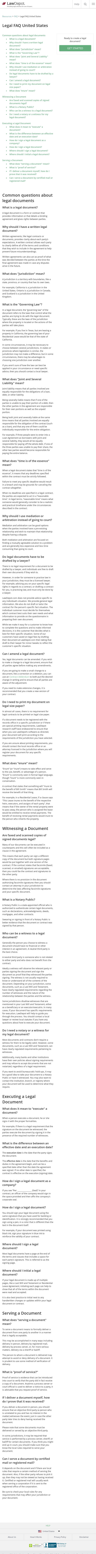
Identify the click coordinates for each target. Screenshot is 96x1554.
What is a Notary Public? (21, 107)
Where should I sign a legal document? (28, 150)
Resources (7, 16)
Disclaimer (84, 1537)
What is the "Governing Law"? (24, 52)
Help (76, 4)
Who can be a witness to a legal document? (31, 110)
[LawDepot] (14, 3)
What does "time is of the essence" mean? (30, 63)
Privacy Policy (60, 1537)
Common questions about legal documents (23, 35)
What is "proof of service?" (22, 167)
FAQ (16, 16)
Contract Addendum (19, 676)
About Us (12, 1537)
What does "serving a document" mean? (29, 163)
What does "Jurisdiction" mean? (25, 49)
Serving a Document (12, 160)
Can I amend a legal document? (25, 80)
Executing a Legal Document (16, 123)
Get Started (75, 48)
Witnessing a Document (14, 96)
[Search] (85, 4)
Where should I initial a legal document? (29, 154)
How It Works (36, 1537)
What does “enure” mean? (22, 90)
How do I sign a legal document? (25, 147)
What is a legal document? (22, 38)
